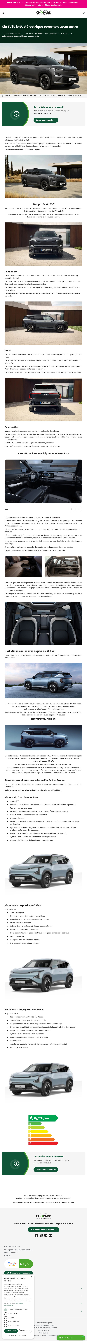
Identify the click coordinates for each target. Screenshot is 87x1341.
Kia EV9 (57, 517)
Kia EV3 (16, 140)
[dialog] (18, 1306)
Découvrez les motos (53, 5)
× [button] (31, 1277)
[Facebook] (36, 1235)
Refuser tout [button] (25, 1331)
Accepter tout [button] (11, 1331)
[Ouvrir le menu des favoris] (83, 13)
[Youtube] (50, 1235)
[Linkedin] (45, 1235)
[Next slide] (78, 509)
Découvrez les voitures (34, 5)
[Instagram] (41, 1235)
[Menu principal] (3, 13)
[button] (18, 1335)
